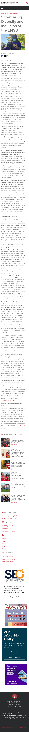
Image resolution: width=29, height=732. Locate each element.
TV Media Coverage (7, 556)
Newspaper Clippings (8, 561)
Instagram (5, 546)
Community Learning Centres (10, 516)
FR (27, 8)
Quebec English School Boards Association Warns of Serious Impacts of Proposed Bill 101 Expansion (18, 498)
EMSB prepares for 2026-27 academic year (18, 462)
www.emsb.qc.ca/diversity (8, 400)
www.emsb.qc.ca (20, 425)
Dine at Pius (14, 652)
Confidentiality (23, 727)
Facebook (5, 538)
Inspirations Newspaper (8, 531)
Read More (14, 444)
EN (24, 8)
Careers (17, 727)
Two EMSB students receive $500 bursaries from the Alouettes (17, 441)
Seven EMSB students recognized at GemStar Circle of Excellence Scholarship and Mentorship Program (18, 453)
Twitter (4, 541)
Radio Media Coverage (8, 559)
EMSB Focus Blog (7, 528)
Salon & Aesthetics (14, 657)
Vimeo (4, 549)
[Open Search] (27, 3)
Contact (8, 727)
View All (22, 435)
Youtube (4, 543)
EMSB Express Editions (8, 526)
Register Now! (14, 597)
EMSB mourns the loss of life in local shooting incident (18, 486)
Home (3, 727)
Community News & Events (9, 518)
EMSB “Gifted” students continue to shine (18, 474)
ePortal (12, 727)
